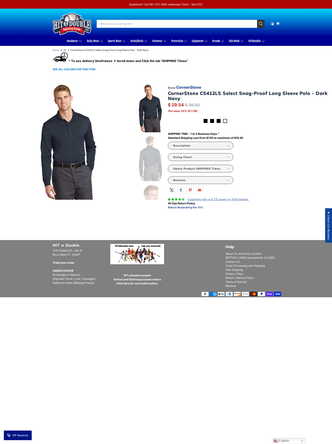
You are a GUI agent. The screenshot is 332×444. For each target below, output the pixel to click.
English (283, 440)
